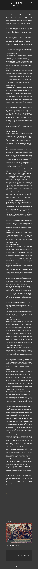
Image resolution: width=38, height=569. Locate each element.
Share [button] (6, 493)
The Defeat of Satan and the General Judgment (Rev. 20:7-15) (17, 544)
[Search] (31, 2)
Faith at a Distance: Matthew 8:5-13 (19, 555)
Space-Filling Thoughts (15, 4)
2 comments (9, 547)
